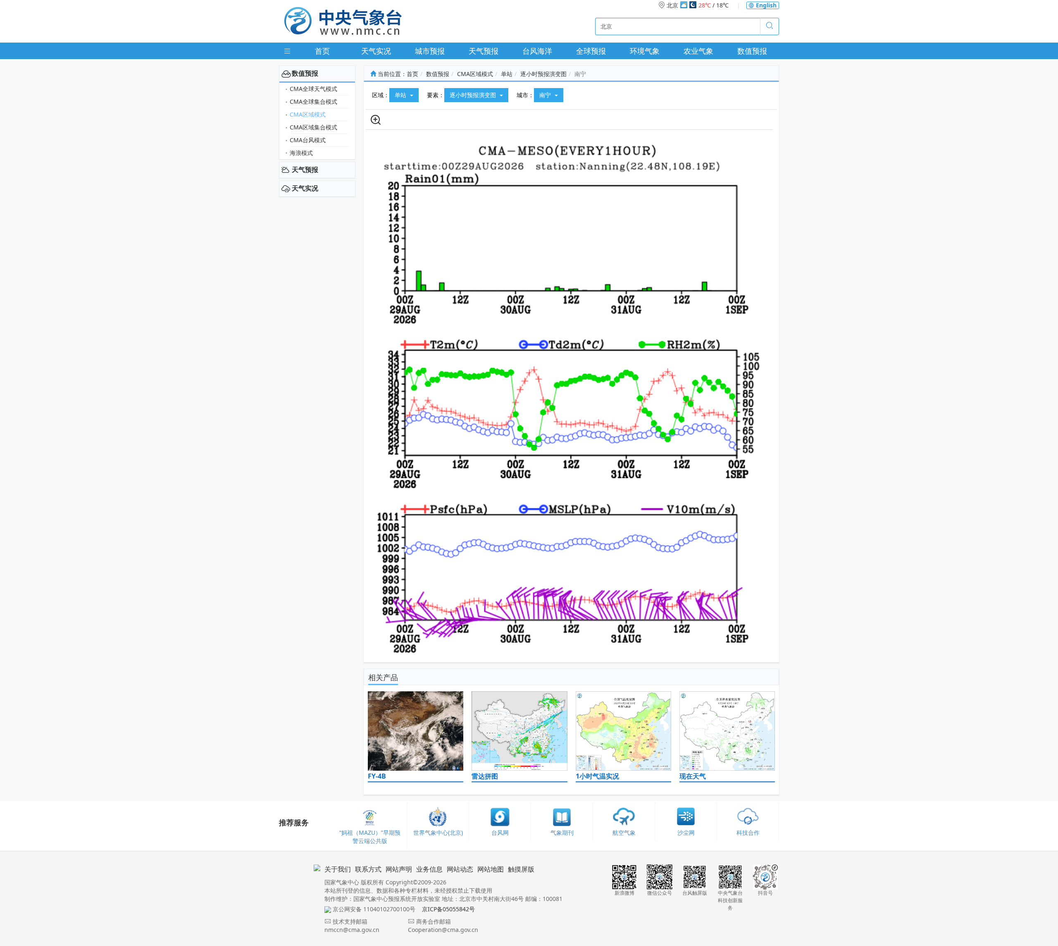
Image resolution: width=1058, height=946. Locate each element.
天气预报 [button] (305, 169)
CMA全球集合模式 (313, 101)
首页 (322, 51)
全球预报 (591, 51)
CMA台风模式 (308, 140)
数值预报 (752, 51)
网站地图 (490, 869)
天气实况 (376, 51)
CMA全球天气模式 (313, 89)
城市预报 (430, 51)
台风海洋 (537, 51)
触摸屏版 (521, 869)
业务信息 (429, 869)
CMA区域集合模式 (313, 127)
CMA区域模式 (308, 114)
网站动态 (460, 869)
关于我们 (337, 869)
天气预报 (483, 51)
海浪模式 (301, 153)
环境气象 (645, 51)
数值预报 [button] (305, 73)
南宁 (546, 95)
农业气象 (698, 51)
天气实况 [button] (305, 188)
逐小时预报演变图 (543, 74)
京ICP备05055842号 (448, 909)
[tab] (317, 73)
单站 (506, 74)
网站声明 (399, 869)
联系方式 (368, 869)
